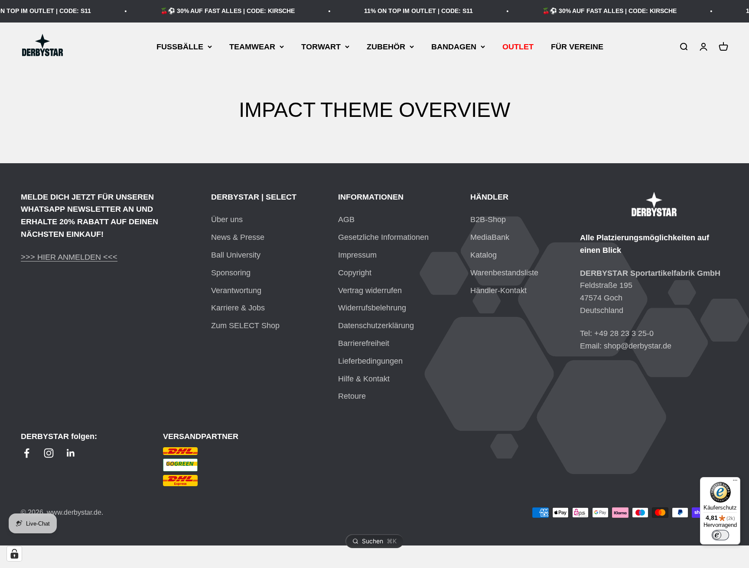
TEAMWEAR (252, 46)
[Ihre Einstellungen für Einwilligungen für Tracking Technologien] (14, 553)
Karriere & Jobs (238, 307)
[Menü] (735, 482)
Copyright (354, 272)
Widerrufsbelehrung (372, 307)
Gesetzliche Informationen (383, 237)
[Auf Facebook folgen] (27, 453)
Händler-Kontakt (498, 290)
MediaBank (489, 237)
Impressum (357, 255)
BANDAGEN (453, 46)
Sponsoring (231, 272)
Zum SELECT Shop (245, 325)
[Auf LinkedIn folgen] (71, 453)
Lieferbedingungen (370, 361)
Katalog (483, 255)
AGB (346, 219)
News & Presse (237, 237)
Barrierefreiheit (363, 343)
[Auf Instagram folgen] (49, 453)
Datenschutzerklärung (376, 325)
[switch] (720, 535)
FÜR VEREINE (577, 46)
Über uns (227, 219)
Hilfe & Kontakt (364, 378)
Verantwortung (236, 290)
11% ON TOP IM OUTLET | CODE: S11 (412, 10)
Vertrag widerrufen (370, 290)
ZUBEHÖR (386, 46)
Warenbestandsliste (504, 272)
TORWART (321, 46)
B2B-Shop (488, 219)
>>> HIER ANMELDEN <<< (69, 257)
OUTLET (518, 46)
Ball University (236, 255)
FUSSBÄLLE (179, 46)
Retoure (352, 396)
